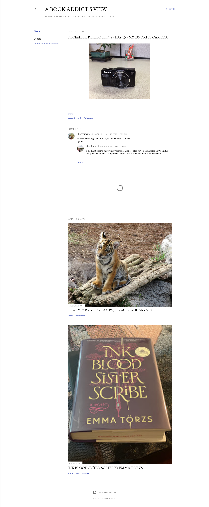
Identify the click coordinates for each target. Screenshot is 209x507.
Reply (80, 162)
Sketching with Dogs (88, 134)
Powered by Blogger (107, 492)
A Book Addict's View (76, 9)
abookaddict (92, 146)
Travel (110, 16)
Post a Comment (82, 473)
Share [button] (37, 31)
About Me (60, 16)
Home (48, 16)
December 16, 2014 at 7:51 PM (113, 146)
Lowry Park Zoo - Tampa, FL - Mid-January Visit (111, 310)
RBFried (112, 498)
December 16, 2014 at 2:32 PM (114, 134)
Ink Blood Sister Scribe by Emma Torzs (105, 467)
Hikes (81, 16)
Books (72, 16)
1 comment (80, 316)
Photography (96, 16)
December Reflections (46, 43)
